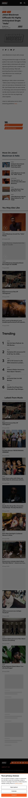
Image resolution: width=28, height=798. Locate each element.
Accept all (14, 795)
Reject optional (14, 787)
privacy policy (18, 783)
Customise (14, 791)
